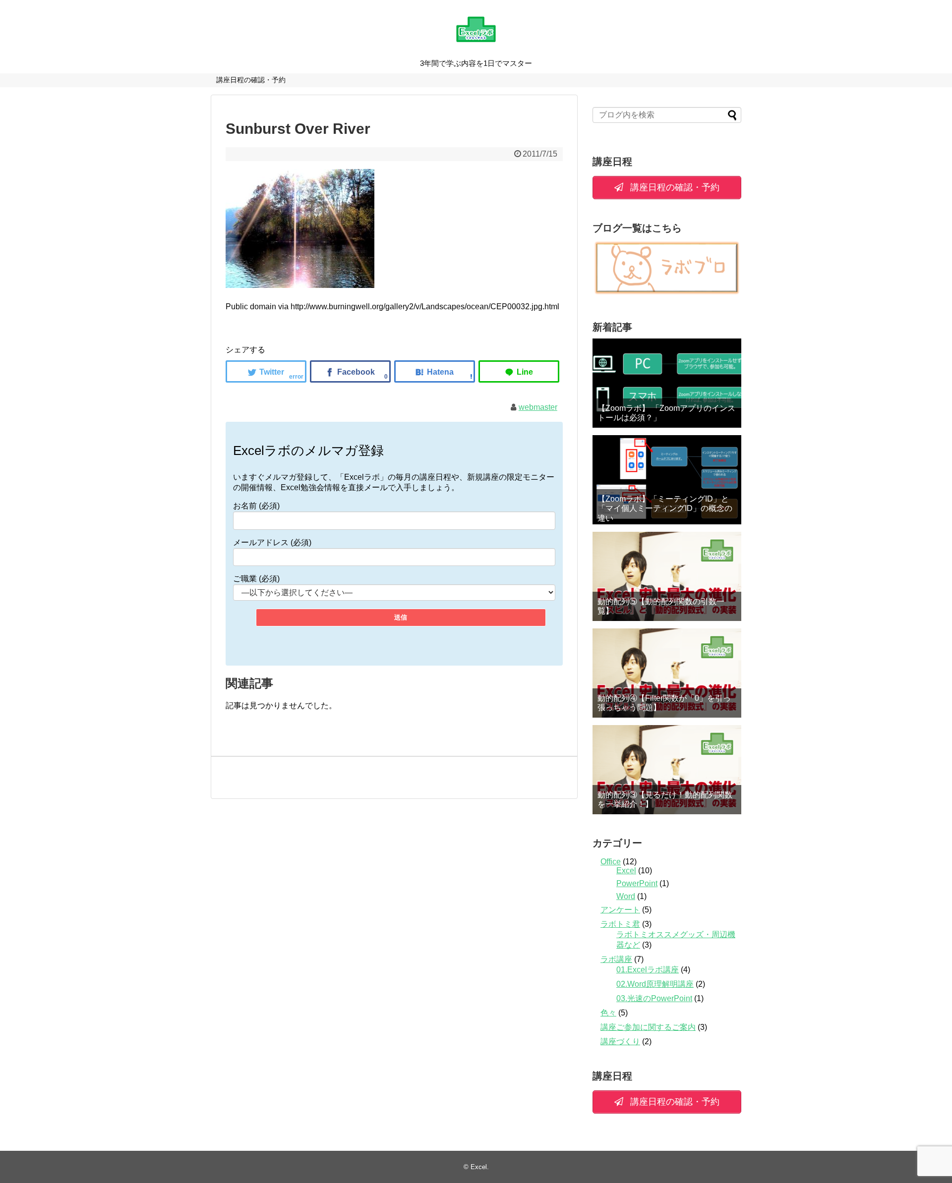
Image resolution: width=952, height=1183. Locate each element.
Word (625, 896)
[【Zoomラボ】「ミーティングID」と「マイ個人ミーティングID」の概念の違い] (667, 479)
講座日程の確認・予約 (251, 80)
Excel (626, 870)
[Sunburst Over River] (434, 371)
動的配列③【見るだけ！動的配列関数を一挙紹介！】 (664, 799)
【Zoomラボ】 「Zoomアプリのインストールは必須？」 (666, 413)
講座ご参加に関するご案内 (648, 1027)
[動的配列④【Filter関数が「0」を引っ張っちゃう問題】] (667, 673)
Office (610, 861)
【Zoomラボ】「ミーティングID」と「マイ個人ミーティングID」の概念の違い (664, 508)
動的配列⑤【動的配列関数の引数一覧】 (660, 606)
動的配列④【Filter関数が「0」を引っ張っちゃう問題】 (664, 703)
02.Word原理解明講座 (655, 984)
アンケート (620, 909)
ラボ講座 (616, 959)
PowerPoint (636, 883)
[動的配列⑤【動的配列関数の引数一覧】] (667, 576)
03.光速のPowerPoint (654, 998)
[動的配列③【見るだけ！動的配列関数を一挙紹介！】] (667, 769)
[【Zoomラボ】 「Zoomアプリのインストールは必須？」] (667, 383)
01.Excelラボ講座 (647, 969)
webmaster (538, 407)
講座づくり (620, 1041)
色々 (608, 1013)
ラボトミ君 (620, 924)
